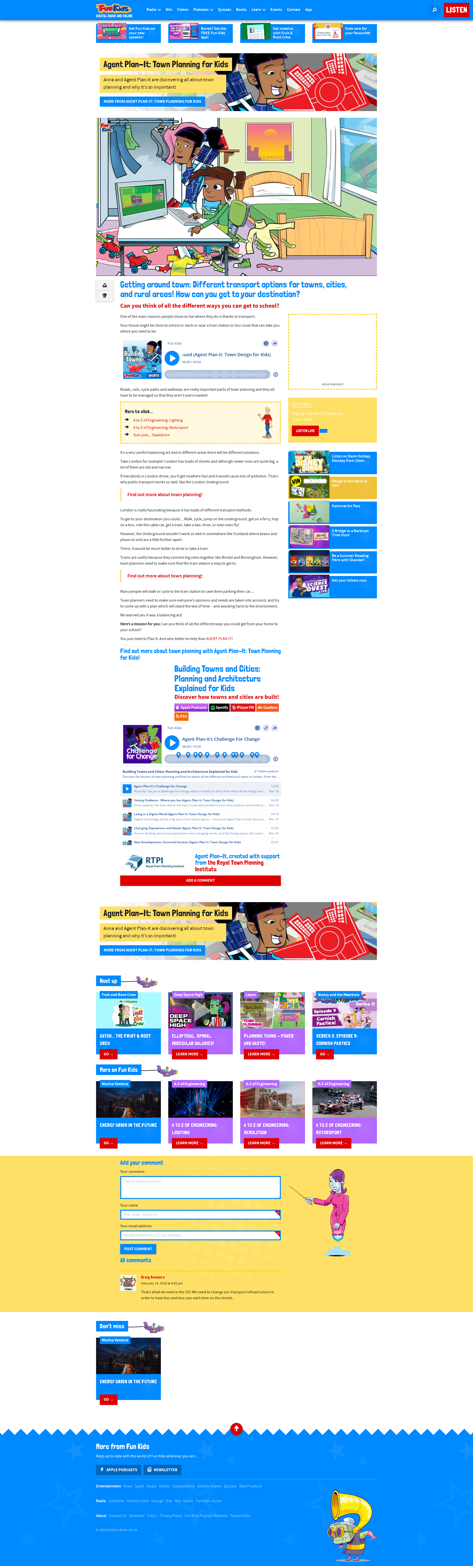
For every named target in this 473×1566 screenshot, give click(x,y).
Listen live (305, 430)
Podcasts (201, 9)
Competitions (183, 1486)
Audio (151, 1486)
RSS (183, 716)
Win (169, 9)
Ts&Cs (152, 1515)
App (308, 9)
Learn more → (189, 1054)
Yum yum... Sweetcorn (151, 435)
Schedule (116, 1501)
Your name (129, 1205)
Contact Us (118, 1515)
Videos (182, 9)
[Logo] (106, 127)
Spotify (221, 707)
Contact (293, 9)
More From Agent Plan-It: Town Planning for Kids (152, 101)
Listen (456, 10)
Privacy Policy (171, 1515)
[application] (236, 197)
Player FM (245, 707)
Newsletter (165, 1470)
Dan (169, 1501)
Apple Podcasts (193, 707)
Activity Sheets (209, 1486)
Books (241, 9)
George (157, 1501)
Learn (257, 9)
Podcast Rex (240, 1515)
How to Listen (137, 1501)
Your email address (136, 1226)
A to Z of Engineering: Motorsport (160, 427)
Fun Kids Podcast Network (206, 1515)
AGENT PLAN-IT (219, 638)
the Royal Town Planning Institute (229, 866)
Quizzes (224, 9)
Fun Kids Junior (209, 1501)
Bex (178, 1501)
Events (276, 9)
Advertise (137, 1515)
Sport (139, 1486)
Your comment (132, 1171)
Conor (188, 1501)
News (127, 1486)
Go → (109, 1054)
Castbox (270, 707)
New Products (250, 1486)
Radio (152, 9)
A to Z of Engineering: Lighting (158, 420)
